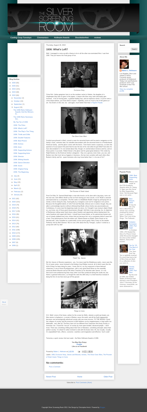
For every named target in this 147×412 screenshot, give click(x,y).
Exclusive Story (61, 354)
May (15, 182)
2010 (14, 233)
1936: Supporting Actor (21, 153)
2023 (14, 92)
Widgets (4, 304)
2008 (14, 239)
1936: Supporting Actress (22, 150)
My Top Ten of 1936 (20, 122)
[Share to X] (87, 351)
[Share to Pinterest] (92, 351)
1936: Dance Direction (21, 162)
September (18, 104)
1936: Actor (17, 147)
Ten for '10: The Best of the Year (133, 247)
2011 (14, 230)
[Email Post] (79, 351)
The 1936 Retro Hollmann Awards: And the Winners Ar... (23, 112)
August (16, 107)
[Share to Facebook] (89, 351)
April (16, 185)
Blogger (102, 407)
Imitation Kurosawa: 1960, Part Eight (133, 225)
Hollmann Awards (61, 38)
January (17, 195)
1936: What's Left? (20, 128)
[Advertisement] (26, 58)
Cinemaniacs (42, 38)
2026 (14, 83)
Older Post (108, 377)
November (18, 98)
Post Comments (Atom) (84, 382)
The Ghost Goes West (94, 354)
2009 (14, 236)
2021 (14, 198)
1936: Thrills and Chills (21, 134)
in (96, 103)
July (15, 176)
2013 (14, 223)
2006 (14, 245)
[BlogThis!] (85, 351)
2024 (14, 89)
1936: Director (18, 156)
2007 (14, 242)
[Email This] (83, 351)
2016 (14, 214)
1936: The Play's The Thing (23, 131)
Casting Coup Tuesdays (20, 38)
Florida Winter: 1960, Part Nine (133, 269)
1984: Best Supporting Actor (133, 177)
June (16, 179)
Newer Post (51, 377)
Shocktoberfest (82, 38)
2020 (14, 202)
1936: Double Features (21, 138)
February (17, 191)
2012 (14, 227)
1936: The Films (19, 125)
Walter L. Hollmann (129, 70)
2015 (14, 217)
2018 (14, 208)
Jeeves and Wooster (74, 354)
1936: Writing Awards (21, 159)
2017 (14, 211)
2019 (14, 205)
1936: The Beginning (21, 172)
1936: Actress (18, 144)
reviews (97, 38)
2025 (14, 86)
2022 (14, 95)
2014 (14, 220)
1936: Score (17, 166)
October (17, 101)
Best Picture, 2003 (132, 201)
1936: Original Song (20, 169)
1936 (53, 354)
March (16, 188)
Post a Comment (54, 367)
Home (79, 377)
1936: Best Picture (20, 141)
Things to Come (62, 357)
